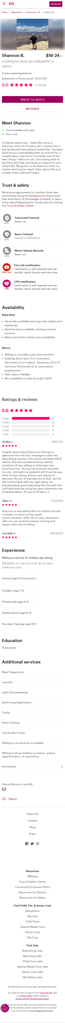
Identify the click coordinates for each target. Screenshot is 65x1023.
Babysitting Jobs (32, 950)
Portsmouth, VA (33, 12)
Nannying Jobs (32, 955)
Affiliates (32, 876)
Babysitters (17, 12)
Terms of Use (46, 992)
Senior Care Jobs (32, 971)
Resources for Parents (32, 892)
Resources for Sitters (32, 897)
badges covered (40, 198)
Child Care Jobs (32, 961)
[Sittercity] (11, 4)
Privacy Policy (26, 995)
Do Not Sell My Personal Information (32, 998)
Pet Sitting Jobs (32, 977)
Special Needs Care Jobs (32, 966)
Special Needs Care (32, 926)
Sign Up (56, 4)
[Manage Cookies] (5, 1008)
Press (32, 833)
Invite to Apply (32, 99)
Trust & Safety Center (20, 205)
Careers (33, 820)
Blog (32, 827)
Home (5, 12)
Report (13, 798)
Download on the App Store (33, 857)
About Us (32, 813)
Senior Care (32, 932)
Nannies (32, 916)
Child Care (32, 921)
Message (32, 108)
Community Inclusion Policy (32, 886)
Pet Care (32, 937)
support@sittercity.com (42, 1010)
